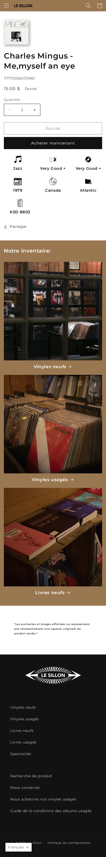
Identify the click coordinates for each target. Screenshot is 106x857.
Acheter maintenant (53, 143)
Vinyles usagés (50, 479)
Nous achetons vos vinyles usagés (43, 799)
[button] (6, 5)
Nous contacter (25, 787)
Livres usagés (23, 742)
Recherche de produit (31, 776)
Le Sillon (34, 843)
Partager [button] (18, 226)
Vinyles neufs (50, 366)
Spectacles (20, 753)
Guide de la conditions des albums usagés (51, 811)
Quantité (12, 100)
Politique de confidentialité (69, 843)
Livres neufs (50, 592)
